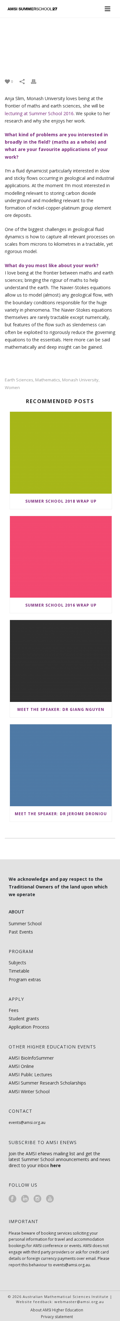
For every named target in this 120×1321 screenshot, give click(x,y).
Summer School (25, 923)
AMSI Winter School (29, 1091)
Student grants (24, 1018)
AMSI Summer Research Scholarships (47, 1083)
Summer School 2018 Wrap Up (61, 501)
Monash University (80, 380)
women (12, 388)
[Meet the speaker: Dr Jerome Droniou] (61, 765)
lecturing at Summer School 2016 (39, 113)
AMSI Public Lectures (30, 1074)
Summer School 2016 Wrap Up (61, 605)
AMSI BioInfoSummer (31, 1058)
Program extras (25, 979)
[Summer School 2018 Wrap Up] (61, 453)
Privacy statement (57, 1316)
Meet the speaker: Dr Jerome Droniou (61, 813)
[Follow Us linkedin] (25, 1199)
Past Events (21, 932)
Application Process (29, 1027)
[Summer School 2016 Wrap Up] (61, 557)
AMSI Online (21, 1066)
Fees (14, 1010)
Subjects (17, 962)
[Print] (37, 81)
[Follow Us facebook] (12, 1199)
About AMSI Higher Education (56, 1310)
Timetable (19, 971)
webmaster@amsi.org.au (79, 1301)
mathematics (47, 380)
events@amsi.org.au (27, 1122)
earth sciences (19, 380)
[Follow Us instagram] (37, 1199)
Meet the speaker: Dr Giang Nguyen (60, 709)
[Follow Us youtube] (50, 1199)
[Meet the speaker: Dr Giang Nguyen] (61, 661)
